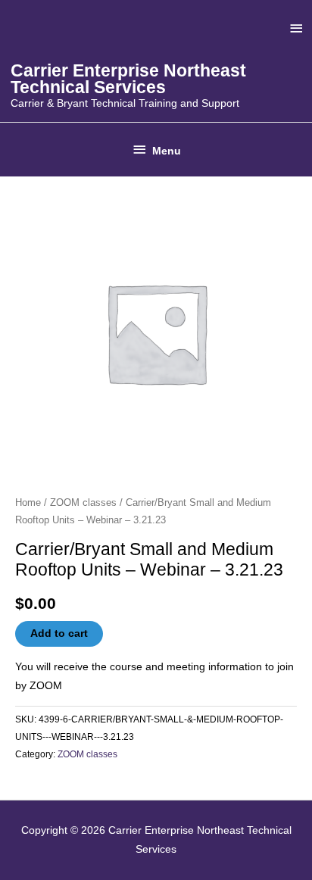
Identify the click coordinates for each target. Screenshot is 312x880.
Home (28, 503)
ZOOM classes (83, 503)
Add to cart (59, 633)
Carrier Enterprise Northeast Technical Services (128, 79)
